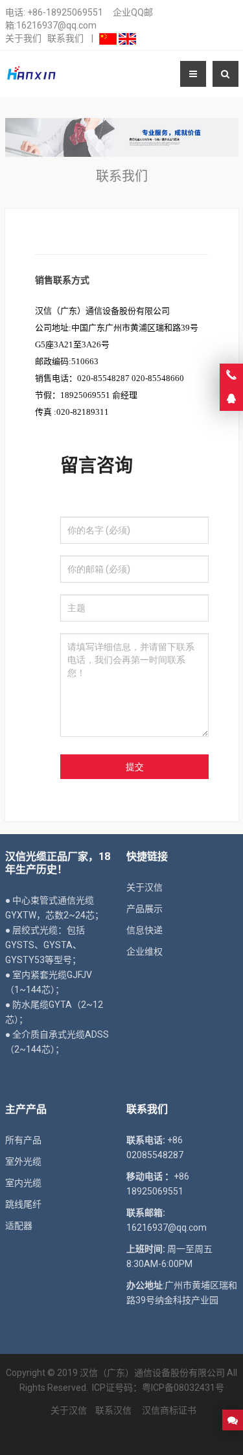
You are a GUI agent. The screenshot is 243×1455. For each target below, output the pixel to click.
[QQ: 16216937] (231, 399)
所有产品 (23, 1140)
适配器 (18, 1225)
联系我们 (65, 38)
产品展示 (144, 908)
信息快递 (144, 930)
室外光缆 (23, 1161)
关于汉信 (144, 887)
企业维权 (144, 951)
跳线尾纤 (23, 1204)
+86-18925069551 (65, 12)
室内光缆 (23, 1183)
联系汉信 (113, 1410)
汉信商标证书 (168, 1410)
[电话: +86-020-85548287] (231, 375)
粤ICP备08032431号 (183, 1387)
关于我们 (23, 38)
